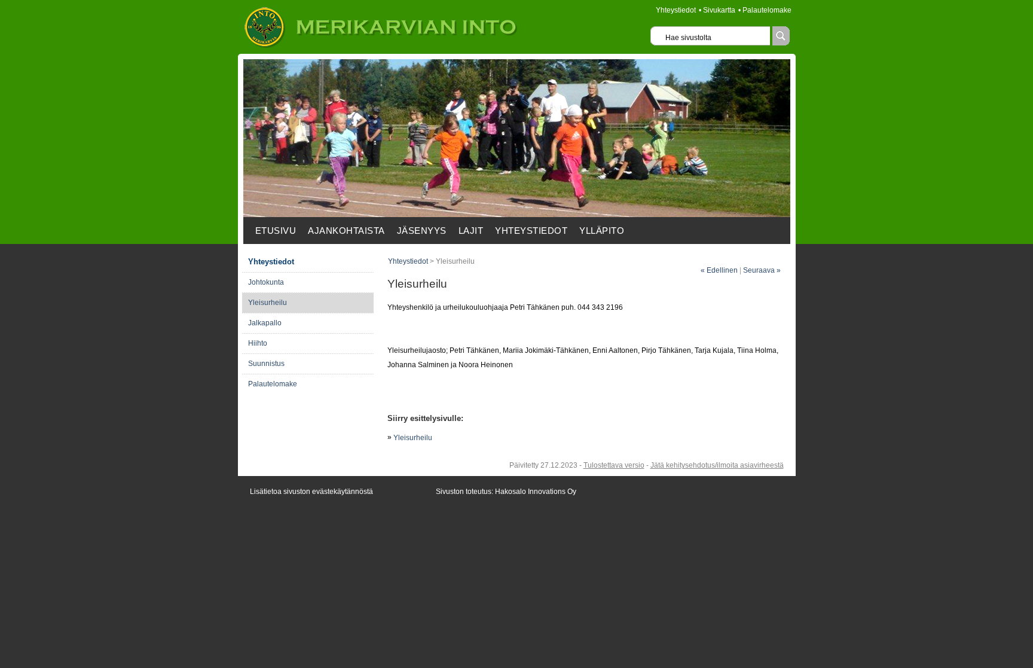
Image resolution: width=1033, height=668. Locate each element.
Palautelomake (766, 10)
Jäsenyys (422, 231)
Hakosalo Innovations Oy (535, 491)
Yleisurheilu (412, 438)
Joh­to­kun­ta (266, 282)
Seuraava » (762, 270)
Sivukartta (719, 10)
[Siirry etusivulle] (380, 45)
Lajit (471, 231)
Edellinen (719, 270)
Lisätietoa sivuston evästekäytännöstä (311, 491)
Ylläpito (601, 231)
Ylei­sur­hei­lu (267, 302)
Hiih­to (257, 343)
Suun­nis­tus (266, 363)
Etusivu (276, 231)
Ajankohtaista (346, 231)
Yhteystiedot (676, 10)
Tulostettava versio (613, 465)
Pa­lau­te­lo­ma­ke (272, 384)
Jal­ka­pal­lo (265, 323)
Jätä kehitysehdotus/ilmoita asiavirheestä (717, 465)
